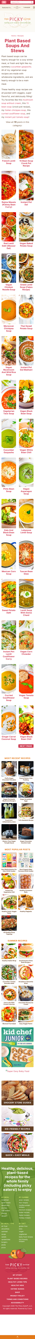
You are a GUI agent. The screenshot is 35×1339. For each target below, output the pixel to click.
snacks (4, 1213)
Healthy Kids (17, 1285)
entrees (4, 1208)
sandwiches (5, 1239)
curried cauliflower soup (13, 113)
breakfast (5, 1200)
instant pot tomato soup (17, 117)
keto (20, 1229)
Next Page (26, 746)
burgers (4, 1242)
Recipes (21, 36)
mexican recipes (25, 1210)
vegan (21, 1231)
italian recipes (24, 1215)
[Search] (31, 2)
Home (13, 36)
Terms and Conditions (17, 1299)
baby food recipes (26, 1237)
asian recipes (24, 1200)
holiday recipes (25, 1218)
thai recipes (23, 1203)
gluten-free (23, 1226)
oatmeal (4, 1231)
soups (3, 1234)
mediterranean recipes (24, 1206)
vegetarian (23, 1234)
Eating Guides (17, 1289)
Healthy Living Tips (17, 1282)
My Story (17, 1275)
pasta (3, 1245)
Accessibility (17, 1303)
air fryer (4, 1226)
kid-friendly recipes (23, 1240)
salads (3, 1237)
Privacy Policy (17, 1296)
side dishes (5, 1211)
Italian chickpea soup (15, 110)
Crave (29, 1309)
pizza (3, 1247)
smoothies (5, 1229)
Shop (17, 1292)
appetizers (5, 1205)
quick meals (5, 1203)
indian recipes (24, 1212)
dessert (4, 1216)
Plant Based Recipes (17, 1279)
